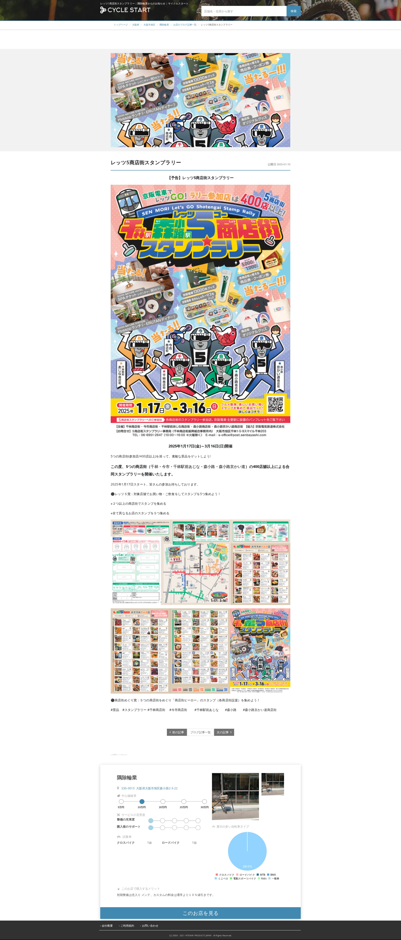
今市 (166, 466)
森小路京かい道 (232, 466)
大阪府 (135, 24)
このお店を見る (201, 912)
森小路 (209, 466)
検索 (294, 11)
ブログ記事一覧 (200, 732)
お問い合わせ (150, 925)
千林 (154, 466)
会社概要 (107, 925)
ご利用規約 (127, 925)
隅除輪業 (164, 24)
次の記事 (223, 732)
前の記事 (177, 732)
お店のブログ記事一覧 (185, 24)
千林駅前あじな (186, 466)
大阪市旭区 (149, 24)
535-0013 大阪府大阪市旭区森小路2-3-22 (150, 788)
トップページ (121, 24)
